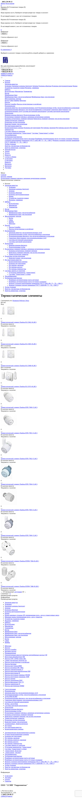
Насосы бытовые (10, 664)
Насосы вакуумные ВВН (13, 666)
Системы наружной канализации (58, 111)
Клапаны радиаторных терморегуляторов (19, 119)
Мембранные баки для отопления (43, 97)
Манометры (19, 91)
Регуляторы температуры (17, 269)
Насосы (7, 102)
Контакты (8, 164)
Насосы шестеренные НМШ (14, 686)
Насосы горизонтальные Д (14, 669)
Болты (7, 100)
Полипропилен (10, 106)
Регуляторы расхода (63, 128)
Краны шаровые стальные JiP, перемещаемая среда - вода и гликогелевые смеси (32, 615)
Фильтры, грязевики (32, 88)
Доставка (8, 168)
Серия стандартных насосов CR (16, 660)
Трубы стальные (10, 144)
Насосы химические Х (12, 684)
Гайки (12, 100)
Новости (8, 155)
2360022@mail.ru (6, 75)
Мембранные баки (11, 95)
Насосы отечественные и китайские (29, 104)
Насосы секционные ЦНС (14, 680)
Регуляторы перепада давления (15, 740)
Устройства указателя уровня (15, 88)
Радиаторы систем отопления (15, 122)
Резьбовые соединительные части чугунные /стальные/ (54, 138)
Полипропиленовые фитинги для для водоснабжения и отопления (27, 109)
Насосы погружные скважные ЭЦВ (17, 677)
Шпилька (23, 100)
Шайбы (16, 100)
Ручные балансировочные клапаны (17, 734)
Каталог (7, 82)
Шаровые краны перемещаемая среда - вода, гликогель (23, 617)
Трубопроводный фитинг (13, 137)
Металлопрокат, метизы (13, 99)
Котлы (7, 93)
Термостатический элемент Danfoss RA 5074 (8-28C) (19, 386)
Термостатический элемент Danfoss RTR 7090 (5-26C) (19, 407)
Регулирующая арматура (13, 126)
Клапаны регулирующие (32, 128)
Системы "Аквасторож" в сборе (43, 133)
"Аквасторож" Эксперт (13, 752)
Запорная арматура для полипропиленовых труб (21, 108)
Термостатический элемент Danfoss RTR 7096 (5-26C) (19, 535)
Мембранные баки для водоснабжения (18, 97)
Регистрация (10, 3)
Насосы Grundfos (10, 104)
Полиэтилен (9, 113)
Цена (27, 300)
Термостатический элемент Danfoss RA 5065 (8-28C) (19, 344)
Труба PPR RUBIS (11, 696)
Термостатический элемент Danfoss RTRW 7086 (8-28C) (20, 586)
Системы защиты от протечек (15, 131)
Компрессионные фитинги (14, 115)
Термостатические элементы (14, 120)
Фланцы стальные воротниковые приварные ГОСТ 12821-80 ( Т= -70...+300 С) (42, 139)
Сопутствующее (10, 689)
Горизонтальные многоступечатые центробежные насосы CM (26, 655)
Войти (3, 3)
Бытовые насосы (10, 651)
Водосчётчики (10, 91)
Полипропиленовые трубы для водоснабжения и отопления (58, 108)
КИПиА (7, 89)
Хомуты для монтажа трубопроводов (17, 146)
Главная (7, 80)
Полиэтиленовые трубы (32, 115)
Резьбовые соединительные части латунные (20, 138)
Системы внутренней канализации (34, 111)
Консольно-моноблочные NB (15, 657)
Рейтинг (22, 300)
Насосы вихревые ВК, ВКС (14, 668)
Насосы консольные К (12, 673)
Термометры (28, 91)
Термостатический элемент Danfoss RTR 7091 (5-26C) (19, 433)
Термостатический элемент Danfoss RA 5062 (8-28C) (19, 322)
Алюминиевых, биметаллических (16, 724)
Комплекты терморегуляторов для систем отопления (51, 119)
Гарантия (8, 781)
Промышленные (10, 653)
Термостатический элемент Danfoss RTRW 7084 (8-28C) (20, 561)
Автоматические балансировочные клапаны (20, 732)
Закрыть (4, 9)
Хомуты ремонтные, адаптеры (15, 148)
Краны (75, 86)
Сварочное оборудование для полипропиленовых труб (27, 238)
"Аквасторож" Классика (13, 751)
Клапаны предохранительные (62, 86)
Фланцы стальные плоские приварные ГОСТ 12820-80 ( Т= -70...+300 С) (33, 285)
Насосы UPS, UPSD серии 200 (15, 658)
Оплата (7, 779)
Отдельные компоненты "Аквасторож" (18, 133)
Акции (7, 151)
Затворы (35, 86)
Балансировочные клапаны (14, 128)
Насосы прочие (10, 678)
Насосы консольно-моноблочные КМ (17, 671)
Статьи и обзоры (10, 157)
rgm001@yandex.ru (7, 73)
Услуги (7, 153)
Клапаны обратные (45, 86)
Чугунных (8, 725)
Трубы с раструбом (11, 704)
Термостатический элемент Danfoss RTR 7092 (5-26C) (19, 458)
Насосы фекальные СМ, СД (14, 682)
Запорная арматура (11, 84)
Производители (10, 149)
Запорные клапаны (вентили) (22, 86)
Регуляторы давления (48, 128)
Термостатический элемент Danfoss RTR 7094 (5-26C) (19, 484)
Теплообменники (11, 135)
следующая (18, 592)
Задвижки (8, 86)
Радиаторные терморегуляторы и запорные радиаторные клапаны (27, 117)
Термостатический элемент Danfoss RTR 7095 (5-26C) (19, 510)
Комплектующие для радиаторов (16, 124)
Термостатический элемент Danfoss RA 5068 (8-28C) (19, 365)
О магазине (9, 158)
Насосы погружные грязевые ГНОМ (17, 675)
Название (15, 300)
